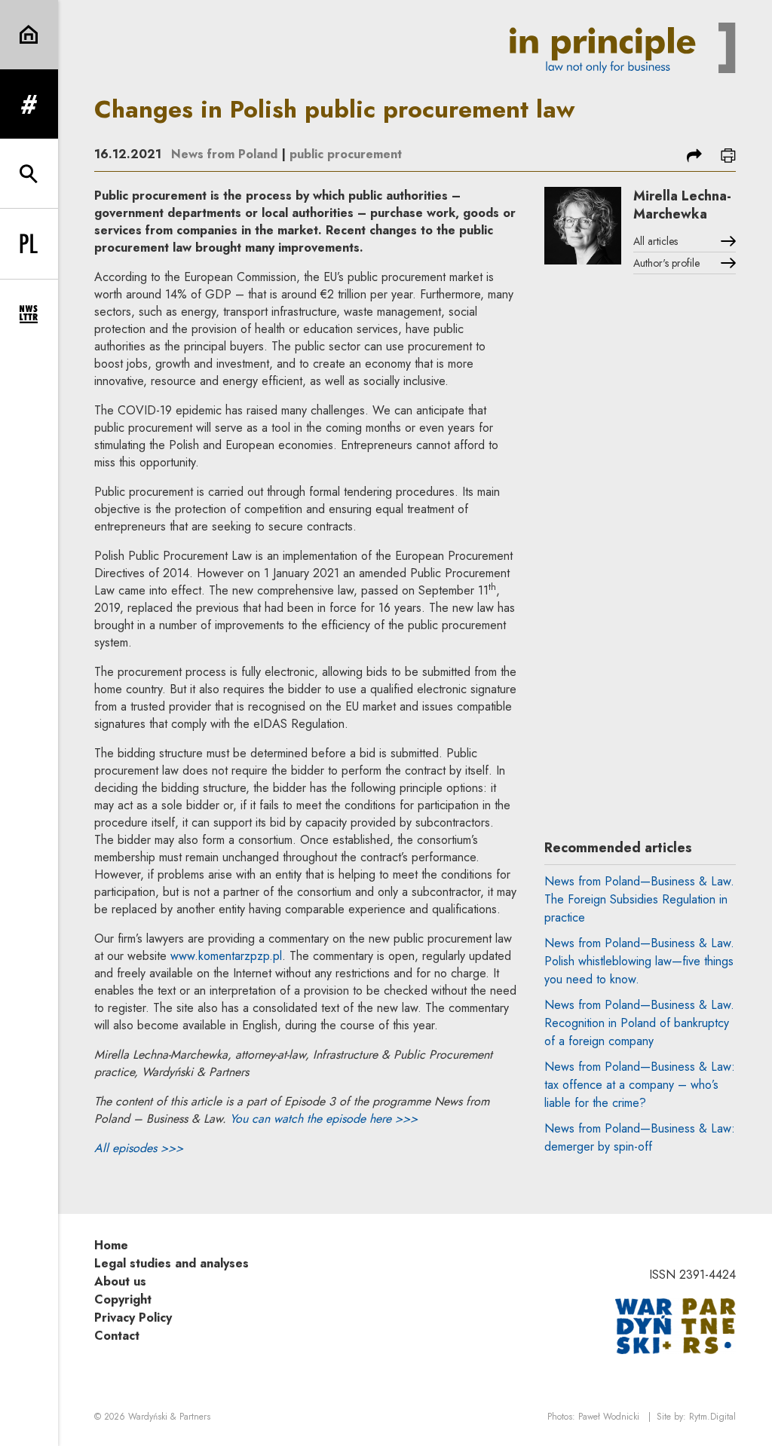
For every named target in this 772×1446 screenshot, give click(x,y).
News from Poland (224, 154)
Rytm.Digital (712, 1416)
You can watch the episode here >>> (324, 1118)
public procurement (346, 154)
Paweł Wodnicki (608, 1416)
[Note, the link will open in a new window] (675, 1325)
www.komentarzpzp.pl (226, 956)
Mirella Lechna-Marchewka (682, 205)
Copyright (123, 1299)
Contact (116, 1335)
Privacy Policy (133, 1317)
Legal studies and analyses (171, 1263)
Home (111, 1245)
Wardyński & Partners (169, 1416)
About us (120, 1281)
